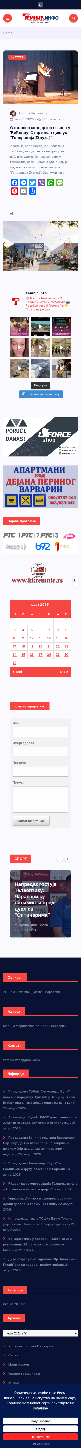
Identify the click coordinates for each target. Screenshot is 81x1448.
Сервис (14, 1355)
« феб (17, 672)
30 (66, 655)
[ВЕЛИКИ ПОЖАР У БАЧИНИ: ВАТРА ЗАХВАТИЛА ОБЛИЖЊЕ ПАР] (40, 368)
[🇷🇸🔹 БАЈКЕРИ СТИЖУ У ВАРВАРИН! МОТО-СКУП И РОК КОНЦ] (40, 326)
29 (58, 655)
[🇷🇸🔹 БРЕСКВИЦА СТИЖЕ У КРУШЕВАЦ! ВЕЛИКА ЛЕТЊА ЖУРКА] (19, 347)
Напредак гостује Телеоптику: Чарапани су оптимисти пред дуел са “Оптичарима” (35, 899)
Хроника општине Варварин (30, 1346)
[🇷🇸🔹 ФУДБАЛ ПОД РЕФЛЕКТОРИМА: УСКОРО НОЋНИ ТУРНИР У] (61, 326)
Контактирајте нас (31, 821)
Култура (17, 57)
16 (66, 638)
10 (14, 638)
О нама (13, 1383)
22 (58, 646)
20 (40, 646)
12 (32, 638)
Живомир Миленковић (31, 925)
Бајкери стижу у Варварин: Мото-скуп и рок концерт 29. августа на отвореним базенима (37, 1244)
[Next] (67, 858)
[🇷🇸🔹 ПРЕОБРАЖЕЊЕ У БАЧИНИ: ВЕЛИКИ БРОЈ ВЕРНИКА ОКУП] (19, 326)
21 (49, 646)
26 (32, 655)
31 (14, 663)
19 (32, 646)
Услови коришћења (24, 1374)
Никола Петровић (32, 113)
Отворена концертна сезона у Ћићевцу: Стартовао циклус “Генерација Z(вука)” (40, 132)
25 (23, 655)
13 (40, 638)
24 (14, 655)
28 (49, 655)
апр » (64, 672)
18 (23, 646)
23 (66, 646)
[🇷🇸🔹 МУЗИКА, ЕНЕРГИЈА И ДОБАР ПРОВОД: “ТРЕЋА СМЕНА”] (61, 368)
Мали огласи (18, 1364)
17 (14, 646)
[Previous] (60, 858)
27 (40, 655)
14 (49, 638)
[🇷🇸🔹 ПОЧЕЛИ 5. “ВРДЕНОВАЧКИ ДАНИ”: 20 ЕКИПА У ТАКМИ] (40, 347)
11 (23, 638)
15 (57, 638)
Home (8, 33)
